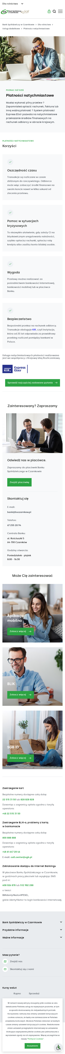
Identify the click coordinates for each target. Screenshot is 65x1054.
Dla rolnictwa (44, 24)
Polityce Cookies (35, 1039)
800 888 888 (9, 837)
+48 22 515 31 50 (11, 813)
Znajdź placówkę (19, 482)
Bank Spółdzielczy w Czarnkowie (18, 24)
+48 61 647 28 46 (11, 851)
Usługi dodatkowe (11, 28)
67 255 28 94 (14, 525)
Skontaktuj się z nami (22, 969)
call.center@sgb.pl (21, 857)
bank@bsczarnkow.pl (19, 512)
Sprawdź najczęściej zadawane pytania (30, 382)
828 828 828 (27, 799)
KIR (34, 329)
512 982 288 (26, 885)
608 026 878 (9, 885)
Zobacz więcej (18, 631)
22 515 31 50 (9, 799)
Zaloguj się (49, 11)
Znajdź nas (16, 961)
